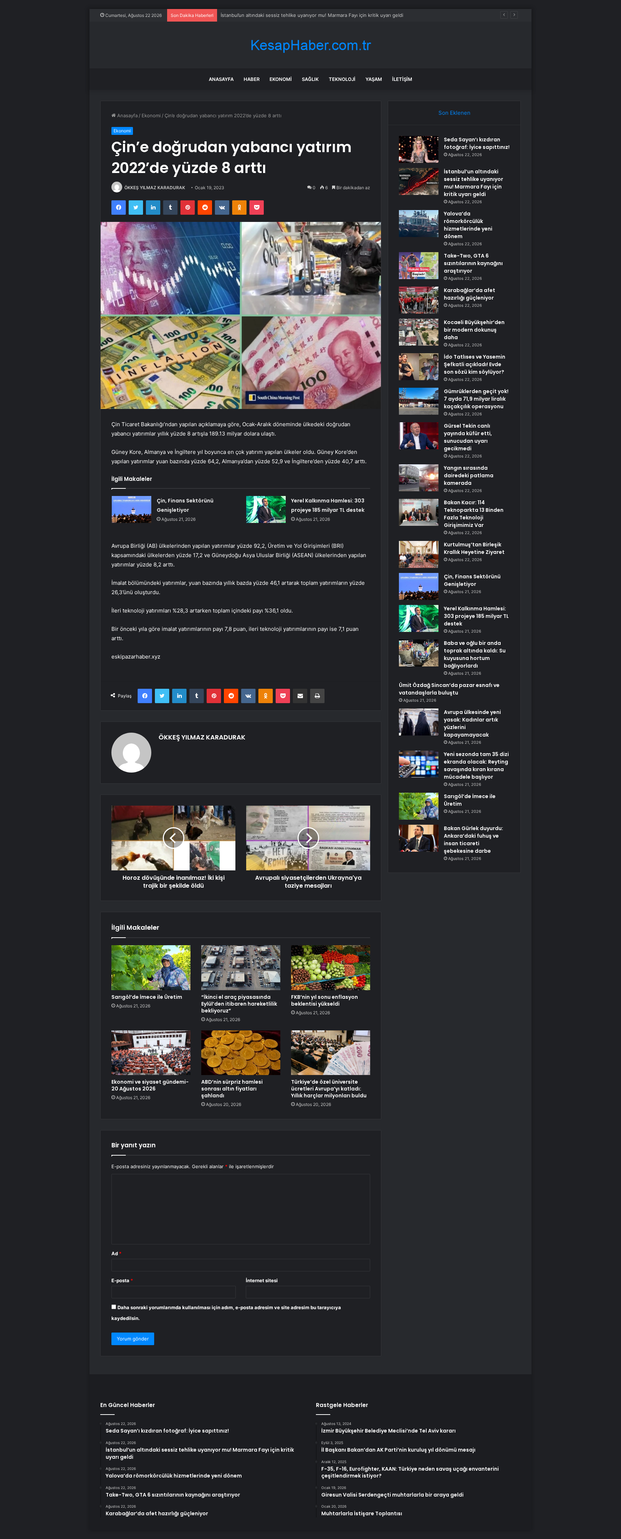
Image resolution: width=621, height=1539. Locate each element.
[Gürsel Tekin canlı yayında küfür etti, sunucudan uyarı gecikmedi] (418, 435)
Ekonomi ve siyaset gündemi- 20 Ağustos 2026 (150, 1085)
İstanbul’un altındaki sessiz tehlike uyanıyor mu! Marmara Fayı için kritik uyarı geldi (473, 183)
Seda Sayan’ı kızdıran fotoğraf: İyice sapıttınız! (477, 143)
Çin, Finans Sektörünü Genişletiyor (472, 580)
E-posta (122, 1280)
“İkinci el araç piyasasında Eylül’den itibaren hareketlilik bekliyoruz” (239, 1003)
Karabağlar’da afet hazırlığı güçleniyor (469, 294)
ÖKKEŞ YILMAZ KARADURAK (154, 187)
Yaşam (373, 79)
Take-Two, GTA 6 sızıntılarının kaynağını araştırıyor (473, 263)
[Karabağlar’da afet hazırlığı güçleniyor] (418, 300)
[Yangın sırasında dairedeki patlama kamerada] (418, 477)
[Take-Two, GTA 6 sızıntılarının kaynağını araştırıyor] (418, 265)
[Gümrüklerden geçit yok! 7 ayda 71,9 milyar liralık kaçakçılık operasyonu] (418, 401)
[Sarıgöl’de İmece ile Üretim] (150, 967)
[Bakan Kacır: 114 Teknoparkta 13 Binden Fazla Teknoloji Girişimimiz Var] (418, 512)
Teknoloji (342, 79)
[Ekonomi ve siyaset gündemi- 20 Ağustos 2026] (150, 1052)
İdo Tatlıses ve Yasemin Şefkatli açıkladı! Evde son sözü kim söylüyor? (474, 364)
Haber (251, 79)
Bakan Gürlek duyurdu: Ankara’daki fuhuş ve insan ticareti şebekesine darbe (473, 840)
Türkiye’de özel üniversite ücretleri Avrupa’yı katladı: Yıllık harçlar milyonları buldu (329, 1088)
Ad (116, 1253)
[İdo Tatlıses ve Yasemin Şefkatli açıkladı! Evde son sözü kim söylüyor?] (418, 366)
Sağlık (310, 79)
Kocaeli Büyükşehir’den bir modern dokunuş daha (474, 330)
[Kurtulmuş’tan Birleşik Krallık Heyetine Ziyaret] (418, 554)
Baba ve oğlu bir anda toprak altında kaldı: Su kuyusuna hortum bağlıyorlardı (475, 654)
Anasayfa (221, 79)
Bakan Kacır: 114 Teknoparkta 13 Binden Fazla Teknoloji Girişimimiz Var (473, 514)
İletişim (402, 79)
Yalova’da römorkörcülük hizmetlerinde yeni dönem (277, 15)
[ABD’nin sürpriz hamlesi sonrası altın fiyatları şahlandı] (240, 1052)
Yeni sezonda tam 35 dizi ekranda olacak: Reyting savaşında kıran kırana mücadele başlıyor (476, 765)
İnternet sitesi (262, 1280)
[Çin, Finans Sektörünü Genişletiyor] (131, 509)
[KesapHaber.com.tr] (310, 45)
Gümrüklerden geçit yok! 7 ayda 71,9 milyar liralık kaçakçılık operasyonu (476, 399)
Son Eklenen (454, 112)
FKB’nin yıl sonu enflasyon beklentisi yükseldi (324, 1000)
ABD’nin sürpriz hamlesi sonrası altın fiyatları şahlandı (232, 1088)
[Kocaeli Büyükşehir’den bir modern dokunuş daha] (418, 332)
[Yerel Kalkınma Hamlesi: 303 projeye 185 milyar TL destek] (266, 509)
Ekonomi (281, 79)
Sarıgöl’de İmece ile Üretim (146, 997)
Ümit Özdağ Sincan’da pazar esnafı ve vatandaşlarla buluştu (449, 689)
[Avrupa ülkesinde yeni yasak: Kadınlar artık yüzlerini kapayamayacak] (418, 722)
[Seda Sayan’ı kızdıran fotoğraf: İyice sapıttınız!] (418, 149)
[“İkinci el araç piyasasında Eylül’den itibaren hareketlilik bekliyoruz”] (240, 967)
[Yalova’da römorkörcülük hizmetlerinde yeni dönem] (418, 223)
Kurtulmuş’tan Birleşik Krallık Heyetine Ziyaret (474, 548)
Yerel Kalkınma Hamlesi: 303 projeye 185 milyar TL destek (476, 616)
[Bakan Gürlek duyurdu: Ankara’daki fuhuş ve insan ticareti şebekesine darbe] (418, 838)
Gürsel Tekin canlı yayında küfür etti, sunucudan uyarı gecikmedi (468, 437)
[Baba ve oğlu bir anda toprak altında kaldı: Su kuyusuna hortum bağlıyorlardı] (418, 652)
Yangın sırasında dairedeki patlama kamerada (468, 475)
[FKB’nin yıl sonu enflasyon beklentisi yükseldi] (330, 967)
